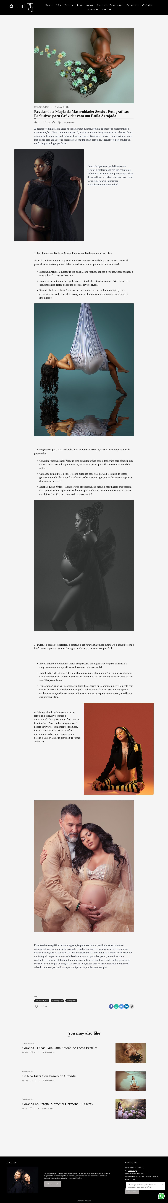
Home (49, 5)
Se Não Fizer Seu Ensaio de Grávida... (50, 1076)
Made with (84, 1201)
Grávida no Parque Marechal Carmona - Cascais (57, 1104)
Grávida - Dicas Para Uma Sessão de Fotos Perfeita (59, 1048)
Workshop (147, 5)
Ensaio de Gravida (62, 107)
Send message (132, 1171)
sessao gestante (71, 1001)
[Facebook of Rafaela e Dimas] (125, 1183)
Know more (52, 1184)
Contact (106, 10)
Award (90, 5)
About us (93, 10)
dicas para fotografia (41, 1001)
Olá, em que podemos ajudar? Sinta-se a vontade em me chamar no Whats (142, 1186)
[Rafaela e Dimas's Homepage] (24, 7)
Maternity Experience (110, 5)
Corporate (132, 5)
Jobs (58, 5)
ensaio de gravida (57, 1001)
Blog (80, 5)
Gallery (69, 5)
